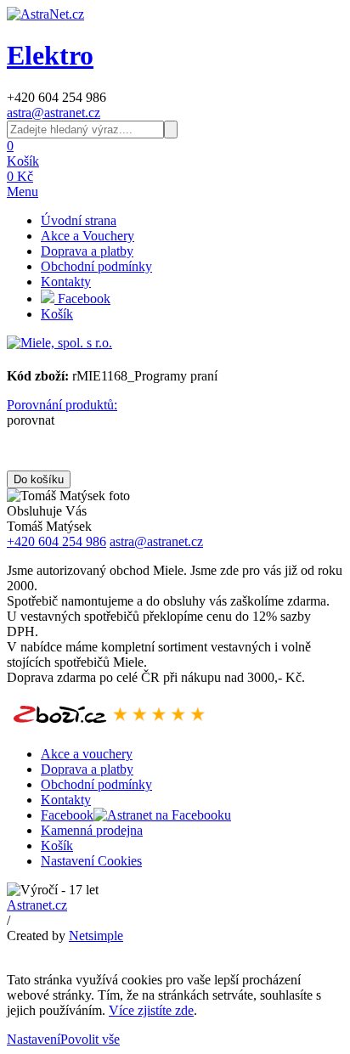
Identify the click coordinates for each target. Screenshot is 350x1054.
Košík (57, 314)
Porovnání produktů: (62, 404)
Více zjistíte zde (151, 1010)
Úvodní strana (78, 220)
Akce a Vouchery (87, 235)
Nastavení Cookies (91, 861)
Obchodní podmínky (96, 266)
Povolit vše (90, 1039)
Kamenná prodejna (92, 830)
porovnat (30, 420)
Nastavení (33, 1039)
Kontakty (66, 281)
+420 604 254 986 (56, 541)
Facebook (82, 298)
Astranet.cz (37, 905)
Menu (22, 191)
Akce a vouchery (87, 754)
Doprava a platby (87, 251)
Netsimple (96, 935)
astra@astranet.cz (53, 112)
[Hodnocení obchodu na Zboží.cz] (109, 725)
